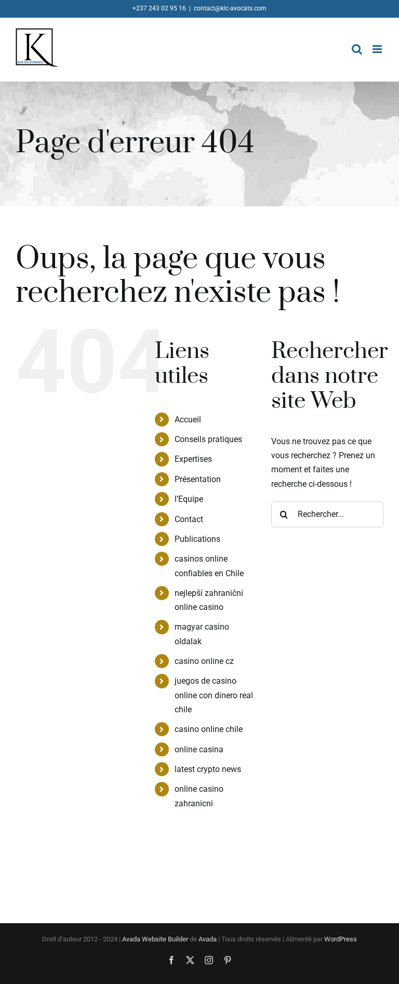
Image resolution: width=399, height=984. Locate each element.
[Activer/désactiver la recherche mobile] (357, 49)
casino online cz (204, 661)
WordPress (340, 939)
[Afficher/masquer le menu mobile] (378, 49)
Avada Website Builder (155, 939)
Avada (207, 939)
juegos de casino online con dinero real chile (214, 695)
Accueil (188, 419)
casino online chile (209, 729)
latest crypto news (208, 769)
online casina (199, 749)
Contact (189, 519)
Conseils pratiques (208, 439)
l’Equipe (189, 499)
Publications (197, 539)
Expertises (193, 459)
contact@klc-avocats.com (230, 8)
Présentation (198, 479)
